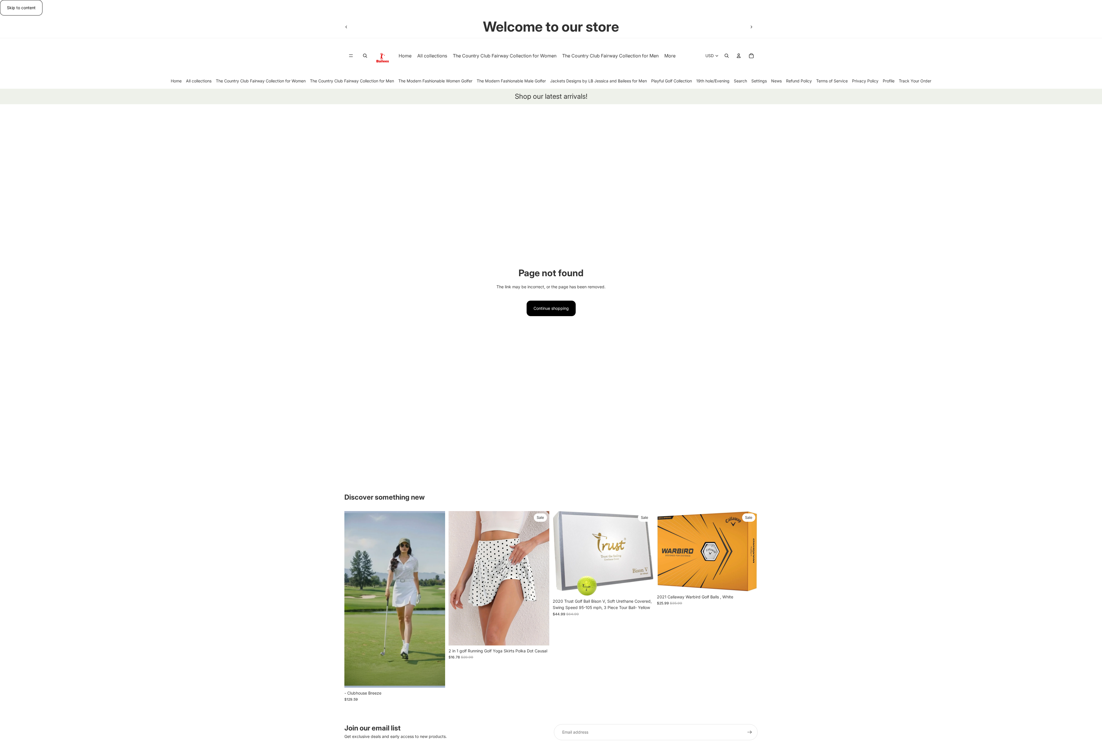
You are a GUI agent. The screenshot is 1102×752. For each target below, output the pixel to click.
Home (176, 80)
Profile (889, 80)
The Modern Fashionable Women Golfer (435, 80)
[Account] (738, 56)
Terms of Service (832, 80)
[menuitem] (669, 56)
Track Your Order (915, 80)
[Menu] (351, 56)
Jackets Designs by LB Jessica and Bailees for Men (598, 80)
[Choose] (436, 679)
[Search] (365, 56)
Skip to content (21, 7)
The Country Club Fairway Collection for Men (352, 80)
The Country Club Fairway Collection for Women (261, 80)
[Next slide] (751, 26)
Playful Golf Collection (671, 80)
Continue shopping (551, 308)
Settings (759, 80)
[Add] (749, 582)
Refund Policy (799, 80)
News (776, 80)
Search (740, 80)
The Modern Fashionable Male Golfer (511, 80)
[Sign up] (749, 732)
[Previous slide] (346, 26)
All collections (199, 80)
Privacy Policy (865, 80)
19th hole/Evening (713, 80)
